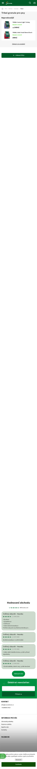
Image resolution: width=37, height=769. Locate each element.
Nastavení (18, 759)
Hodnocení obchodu (18, 603)
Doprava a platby (6, 724)
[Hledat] (30, 3)
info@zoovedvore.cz (7, 705)
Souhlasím (18, 764)
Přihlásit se (18, 694)
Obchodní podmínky (7, 722)
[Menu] (3, 3)
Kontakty (4, 730)
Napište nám (5, 727)
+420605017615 (5, 708)
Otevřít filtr (18, 55)
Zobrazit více (18, 674)
